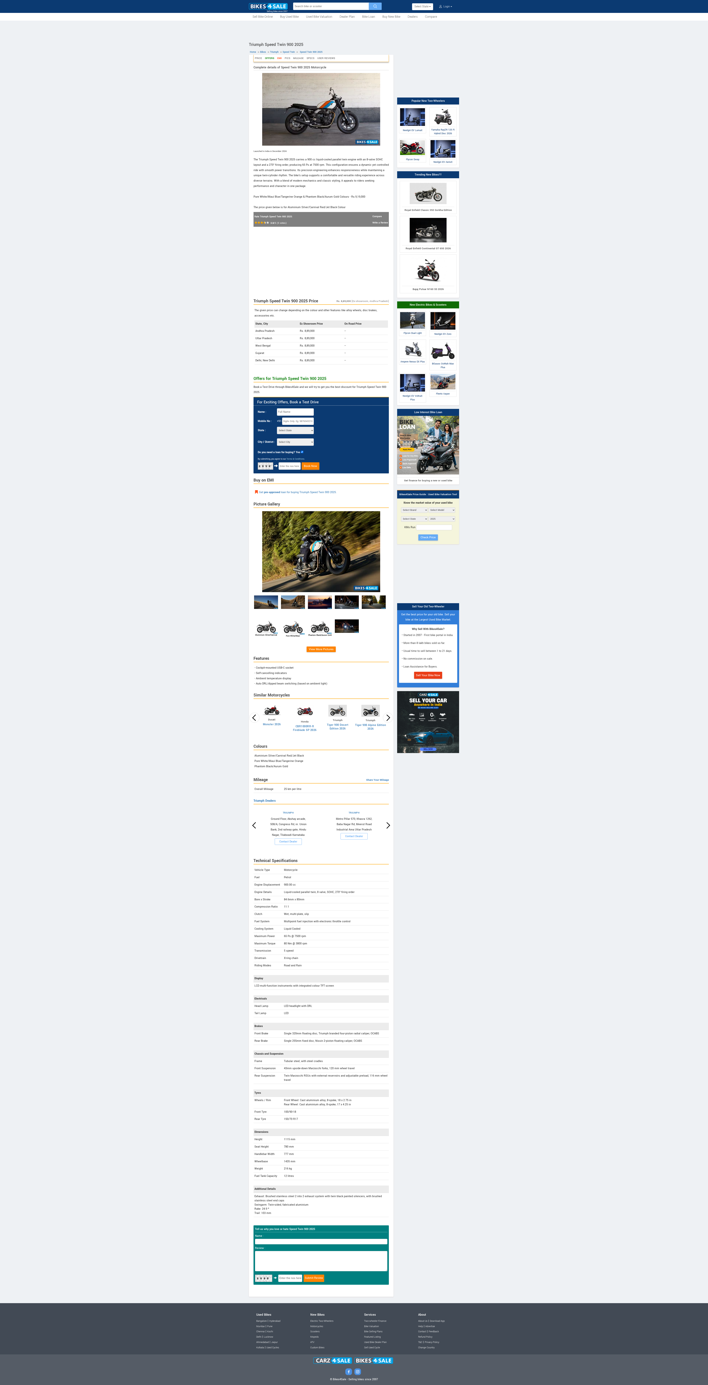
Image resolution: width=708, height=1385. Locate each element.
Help (420, 1326)
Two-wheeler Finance (375, 1321)
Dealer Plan (347, 17)
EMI (279, 58)
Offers (269, 58)
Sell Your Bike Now (428, 675)
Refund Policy (425, 1337)
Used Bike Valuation (319, 17)
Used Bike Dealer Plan (375, 1342)
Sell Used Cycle (372, 1347)
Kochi (270, 1331)
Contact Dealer (288, 842)
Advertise (430, 1326)
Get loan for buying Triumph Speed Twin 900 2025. (298, 492)
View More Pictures (321, 649)
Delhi (258, 1337)
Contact (422, 1331)
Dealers (413, 17)
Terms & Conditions (295, 459)
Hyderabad (274, 1321)
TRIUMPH (288, 812)
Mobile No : (265, 421)
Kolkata (260, 1347)
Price (258, 58)
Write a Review (380, 222)
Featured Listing (372, 1337)
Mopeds (314, 1337)
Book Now (310, 466)
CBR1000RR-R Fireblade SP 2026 (305, 728)
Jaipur (274, 1342)
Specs (310, 58)
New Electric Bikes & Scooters (428, 305)
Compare (431, 17)
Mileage (298, 58)
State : (262, 430)
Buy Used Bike (289, 17)
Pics (287, 58)
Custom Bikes (317, 1347)
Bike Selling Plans (373, 1331)
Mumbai (260, 1326)
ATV (312, 1342)
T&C (420, 1342)
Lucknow (268, 1337)
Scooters (315, 1331)
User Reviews (326, 58)
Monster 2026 (272, 724)
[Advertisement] (354, 30)
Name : (262, 412)
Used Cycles (272, 1347)
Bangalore (261, 1321)
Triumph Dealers (265, 801)
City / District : (266, 442)
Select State (421, 6)
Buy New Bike (391, 17)
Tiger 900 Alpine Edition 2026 (370, 727)
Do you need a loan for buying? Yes (279, 452)
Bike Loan (368, 17)
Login (447, 6)
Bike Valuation (371, 1326)
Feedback (434, 1331)
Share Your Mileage (377, 780)
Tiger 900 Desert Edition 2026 (337, 727)
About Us (422, 1321)
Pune (270, 1326)
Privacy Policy (432, 1342)
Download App (437, 1321)
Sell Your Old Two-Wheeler (428, 607)
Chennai (260, 1331)
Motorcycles (316, 1326)
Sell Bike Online (263, 17)
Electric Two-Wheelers (321, 1321)
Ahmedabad (262, 1342)
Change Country (426, 1347)
